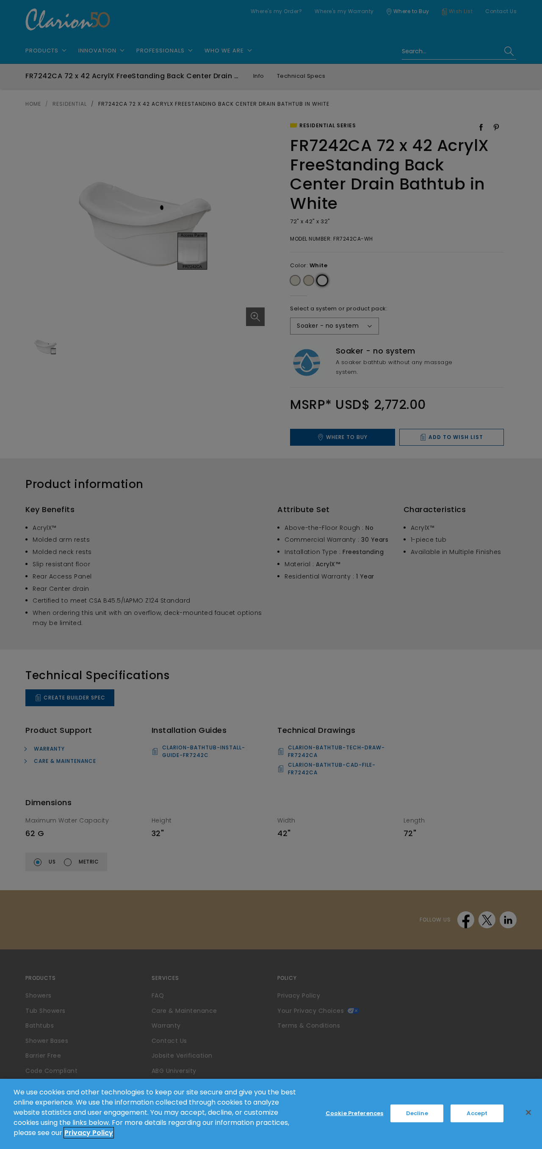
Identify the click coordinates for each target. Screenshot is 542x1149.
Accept (477, 1113)
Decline (417, 1113)
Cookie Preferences (354, 1113)
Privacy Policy (88, 1133)
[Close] (528, 1112)
